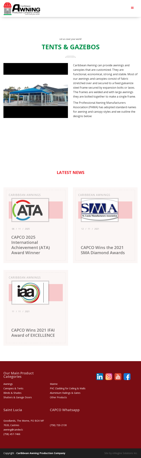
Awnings (8, 384)
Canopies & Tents (13, 388)
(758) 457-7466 (11, 434)
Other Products (58, 397)
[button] (132, 8)
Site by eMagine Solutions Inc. (121, 453)
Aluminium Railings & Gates (65, 392)
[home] (21, 8)
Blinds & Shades (12, 392)
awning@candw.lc (13, 429)
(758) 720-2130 (58, 425)
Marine (54, 384)
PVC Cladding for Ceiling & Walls (67, 388)
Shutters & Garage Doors (17, 397)
